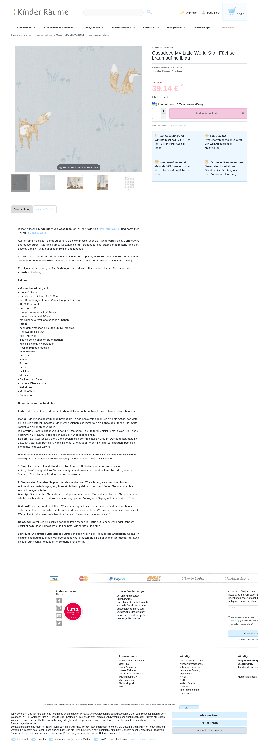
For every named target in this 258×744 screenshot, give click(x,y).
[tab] (22, 209)
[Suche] (150, 12)
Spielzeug (149, 27)
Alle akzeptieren (209, 715)
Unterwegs (228, 27)
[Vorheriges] (18, 109)
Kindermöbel (25, 27)
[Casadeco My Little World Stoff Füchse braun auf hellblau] (20, 183)
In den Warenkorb (207, 113)
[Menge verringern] (163, 116)
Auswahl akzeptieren (209, 730)
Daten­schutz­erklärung (130, 733)
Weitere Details (45, 209)
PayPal (104, 739)
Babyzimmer (93, 27)
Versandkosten (180, 125)
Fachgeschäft (175, 27)
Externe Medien (82, 739)
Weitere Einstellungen (143, 739)
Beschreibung (22, 209)
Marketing (60, 739)
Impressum (28, 733)
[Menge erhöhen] (163, 111)
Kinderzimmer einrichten (59, 27)
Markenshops (202, 27)
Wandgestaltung (122, 27)
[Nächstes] (139, 109)
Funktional (121, 739)
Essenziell (22, 739)
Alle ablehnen (210, 722)
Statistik (41, 739)
